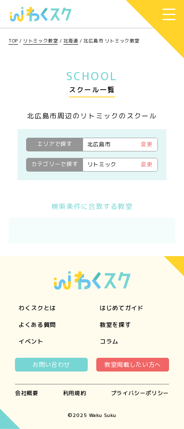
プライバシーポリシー (140, 393)
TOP (13, 40)
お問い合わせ (51, 364)
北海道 (70, 40)
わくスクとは (37, 308)
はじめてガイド (122, 308)
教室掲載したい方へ (132, 364)
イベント (31, 341)
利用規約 (74, 393)
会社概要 (27, 393)
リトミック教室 (40, 40)
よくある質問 (37, 324)
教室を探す (115, 324)
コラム (109, 341)
